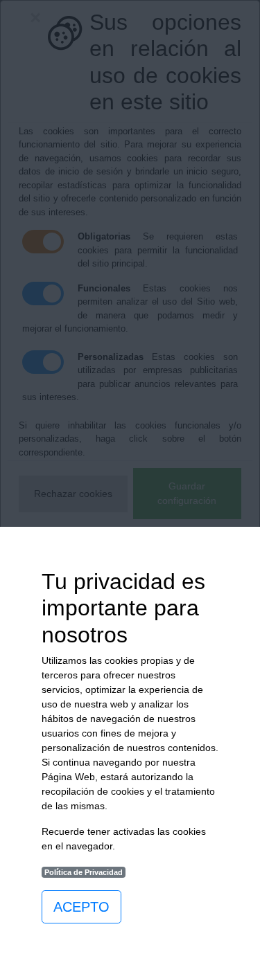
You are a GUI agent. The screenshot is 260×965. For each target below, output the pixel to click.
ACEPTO (81, 906)
